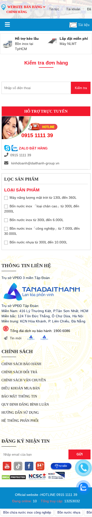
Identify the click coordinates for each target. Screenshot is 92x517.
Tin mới (15, 338)
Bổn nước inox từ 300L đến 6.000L (37, 220)
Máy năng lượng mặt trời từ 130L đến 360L (43, 197)
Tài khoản (73, 9)
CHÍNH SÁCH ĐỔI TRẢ (19, 372)
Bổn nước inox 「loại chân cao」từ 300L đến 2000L (41, 208)
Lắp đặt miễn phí (74, 38)
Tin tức (54, 9)
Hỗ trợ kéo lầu (27, 38)
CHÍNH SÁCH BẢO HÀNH (21, 364)
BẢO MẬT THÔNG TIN (19, 396)
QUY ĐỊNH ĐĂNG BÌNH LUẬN (25, 404)
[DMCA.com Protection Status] (13, 478)
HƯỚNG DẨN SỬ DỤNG (20, 412)
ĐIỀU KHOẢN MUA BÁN (20, 388)
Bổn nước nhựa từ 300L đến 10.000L (38, 242)
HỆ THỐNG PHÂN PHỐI (20, 421)
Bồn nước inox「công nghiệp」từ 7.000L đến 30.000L (42, 231)
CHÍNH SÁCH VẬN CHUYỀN (23, 380)
